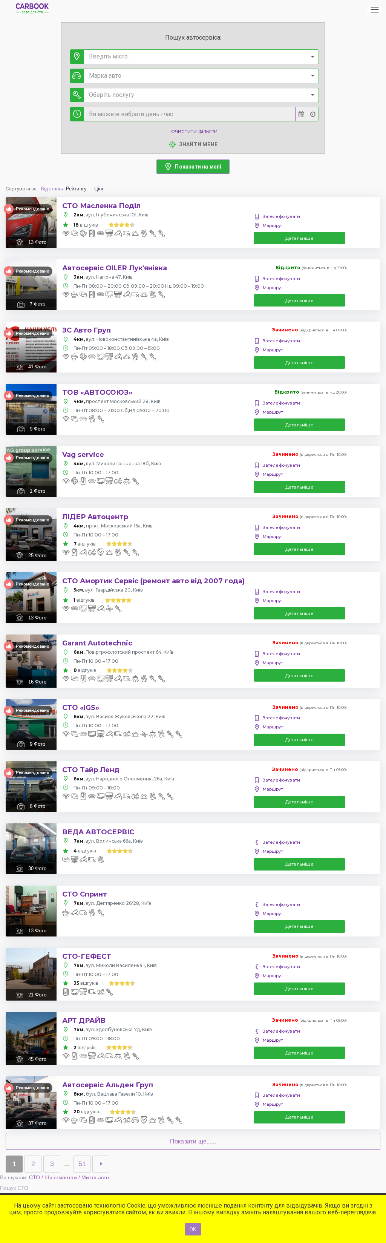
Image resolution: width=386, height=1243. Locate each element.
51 (82, 1164)
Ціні (98, 189)
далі (100, 1164)
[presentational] (313, 57)
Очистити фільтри (194, 131)
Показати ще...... (193, 1141)
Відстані (50, 189)
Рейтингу (76, 189)
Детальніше (299, 238)
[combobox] (194, 56)
